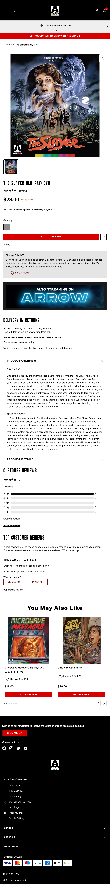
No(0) (39, 582)
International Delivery (20, 802)
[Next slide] (104, 703)
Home (9, 45)
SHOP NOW (22, 273)
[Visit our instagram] (11, 748)
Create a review (11, 519)
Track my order (16, 813)
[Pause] (107, 26)
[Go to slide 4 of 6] (11, 703)
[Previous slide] (98, 703)
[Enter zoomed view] (102, 58)
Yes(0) (16, 582)
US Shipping (15, 797)
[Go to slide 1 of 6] (4, 703)
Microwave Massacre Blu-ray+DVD (25, 668)
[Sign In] (97, 10)
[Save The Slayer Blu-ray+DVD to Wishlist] (103, 236)
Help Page (14, 807)
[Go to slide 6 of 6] (16, 703)
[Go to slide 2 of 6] (6, 703)
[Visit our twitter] (18, 748)
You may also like (55, 608)
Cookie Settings (17, 818)
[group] (55, 105)
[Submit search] (13, 10)
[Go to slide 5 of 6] (13, 703)
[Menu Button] (5, 10)
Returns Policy (16, 791)
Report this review (13, 590)
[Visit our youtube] (26, 748)
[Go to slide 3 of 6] (9, 703)
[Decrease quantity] (7, 227)
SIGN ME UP (14, 733)
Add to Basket (28, 695)
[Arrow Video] (55, 10)
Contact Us (14, 786)
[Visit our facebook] (4, 748)
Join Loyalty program (42, 209)
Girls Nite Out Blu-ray (70, 668)
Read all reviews (11, 526)
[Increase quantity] (23, 227)
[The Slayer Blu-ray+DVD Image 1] (10, 166)
